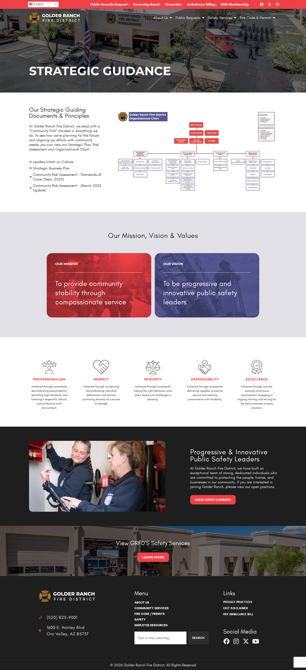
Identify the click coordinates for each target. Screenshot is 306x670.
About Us (161, 17)
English (38, 4)
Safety (140, 619)
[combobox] (160, 638)
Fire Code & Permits (255, 17)
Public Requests (187, 17)
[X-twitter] (269, 4)
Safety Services (220, 17)
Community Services (151, 608)
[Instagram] (277, 4)
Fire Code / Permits (149, 614)
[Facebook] (261, 4)
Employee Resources (151, 625)
